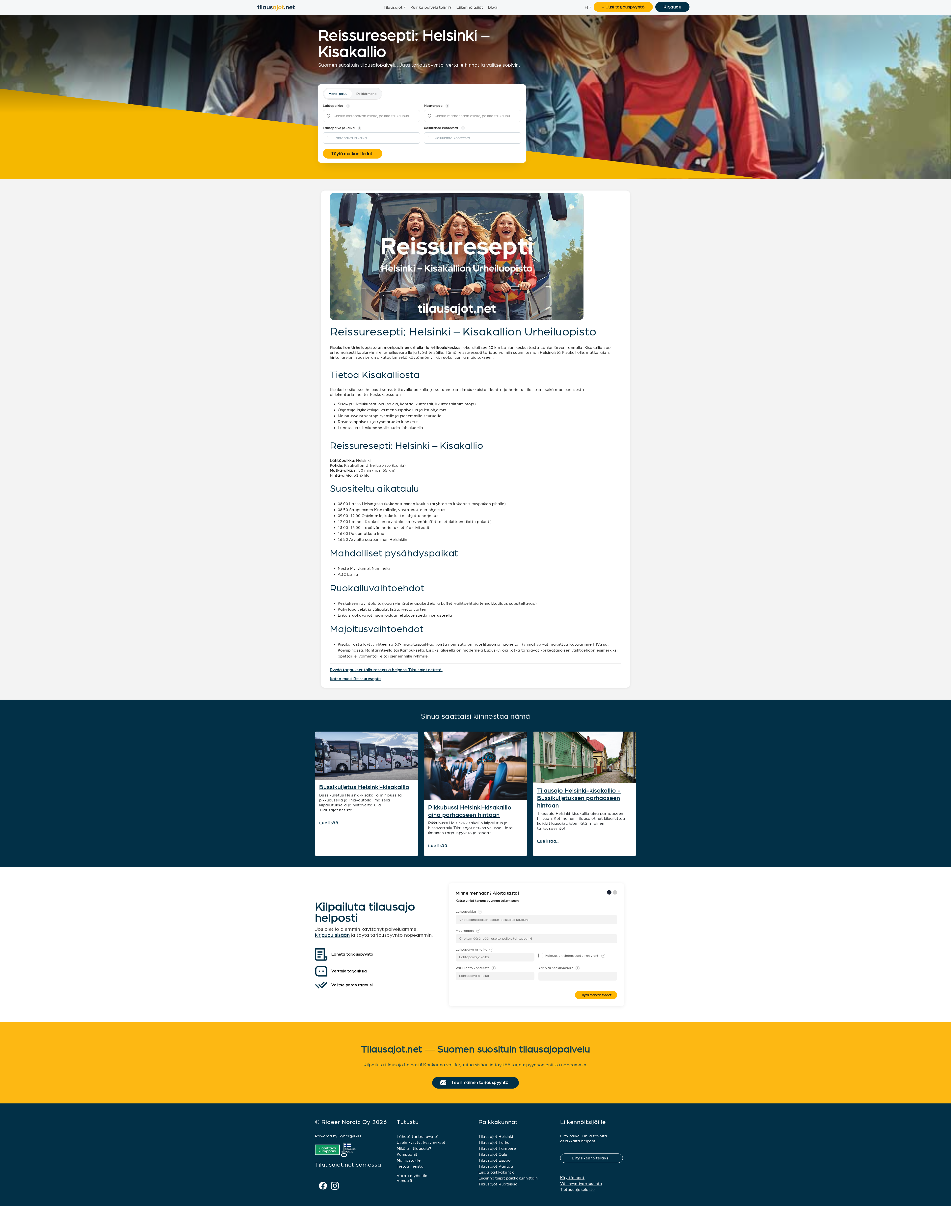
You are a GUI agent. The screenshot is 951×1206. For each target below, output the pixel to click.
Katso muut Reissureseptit (355, 679)
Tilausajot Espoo (494, 1160)
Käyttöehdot (572, 1178)
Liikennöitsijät (469, 7)
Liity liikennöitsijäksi (593, 1158)
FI (586, 7)
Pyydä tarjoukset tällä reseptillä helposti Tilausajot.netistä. (386, 670)
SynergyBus (350, 1136)
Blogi (493, 7)
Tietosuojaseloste (577, 1189)
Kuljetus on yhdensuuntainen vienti (574, 956)
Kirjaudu (672, 6)
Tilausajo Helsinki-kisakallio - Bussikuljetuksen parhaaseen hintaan (579, 798)
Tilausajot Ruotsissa (498, 1184)
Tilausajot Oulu (492, 1154)
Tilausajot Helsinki (495, 1136)
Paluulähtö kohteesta (475, 968)
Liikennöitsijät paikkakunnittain (508, 1178)
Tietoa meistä (410, 1166)
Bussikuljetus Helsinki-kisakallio (364, 787)
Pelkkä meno (366, 94)
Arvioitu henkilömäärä (558, 968)
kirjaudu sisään (332, 935)
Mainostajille (409, 1160)
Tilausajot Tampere (497, 1148)
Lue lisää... (331, 823)
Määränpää (467, 930)
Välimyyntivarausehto (581, 1183)
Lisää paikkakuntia (496, 1172)
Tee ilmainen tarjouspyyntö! (482, 1082)
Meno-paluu (338, 94)
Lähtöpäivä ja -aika (474, 949)
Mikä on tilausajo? (414, 1148)
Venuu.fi (404, 1181)
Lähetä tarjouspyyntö (418, 1136)
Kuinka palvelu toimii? (431, 7)
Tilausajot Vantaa (495, 1166)
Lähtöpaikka (468, 911)
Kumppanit (407, 1154)
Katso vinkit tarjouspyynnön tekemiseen (488, 901)
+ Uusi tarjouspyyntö (623, 6)
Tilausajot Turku (494, 1142)
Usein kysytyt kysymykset (421, 1142)
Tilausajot (393, 7)
